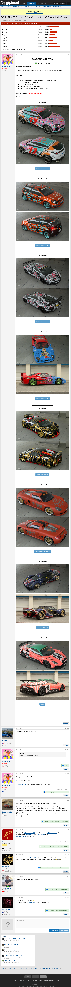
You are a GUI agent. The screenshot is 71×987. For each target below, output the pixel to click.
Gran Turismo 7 (8, 947)
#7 (68, 855)
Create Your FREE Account (34, 13)
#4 (68, 774)
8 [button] (40, 46)
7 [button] (40, 26)
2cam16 (22, 753)
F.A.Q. (28, 980)
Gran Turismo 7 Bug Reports (12, 944)
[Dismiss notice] (68, 11)
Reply (66, 723)
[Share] (65, 55)
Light (28, 976)
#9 (68, 897)
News (24, 3)
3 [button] (40, 40)
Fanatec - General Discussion (13, 950)
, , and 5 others (57, 792)
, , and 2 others (56, 821)
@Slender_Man (52, 833)
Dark (36, 976)
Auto (43, 976)
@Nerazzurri (29, 835)
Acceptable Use (49, 980)
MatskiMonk (6, 20)
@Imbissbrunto (40, 835)
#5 (68, 800)
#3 (68, 749)
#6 (68, 830)
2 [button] (40, 29)
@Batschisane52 (21, 784)
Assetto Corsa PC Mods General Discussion (17, 939)
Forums (31, 3)
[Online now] (8, 886)
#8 (68, 876)
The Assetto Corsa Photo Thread (14, 955)
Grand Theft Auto (8, 964)
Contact (14, 980)
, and (58, 889)
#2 (68, 728)
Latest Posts (6, 936)
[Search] (68, 3)
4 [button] (40, 35)
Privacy (58, 980)
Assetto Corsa (7, 942)
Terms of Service (37, 980)
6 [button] (40, 32)
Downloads (41, 3)
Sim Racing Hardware (9, 953)
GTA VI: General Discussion (12, 961)
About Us (21, 980)
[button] (35, 3)
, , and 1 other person (54, 868)
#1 (68, 55)
